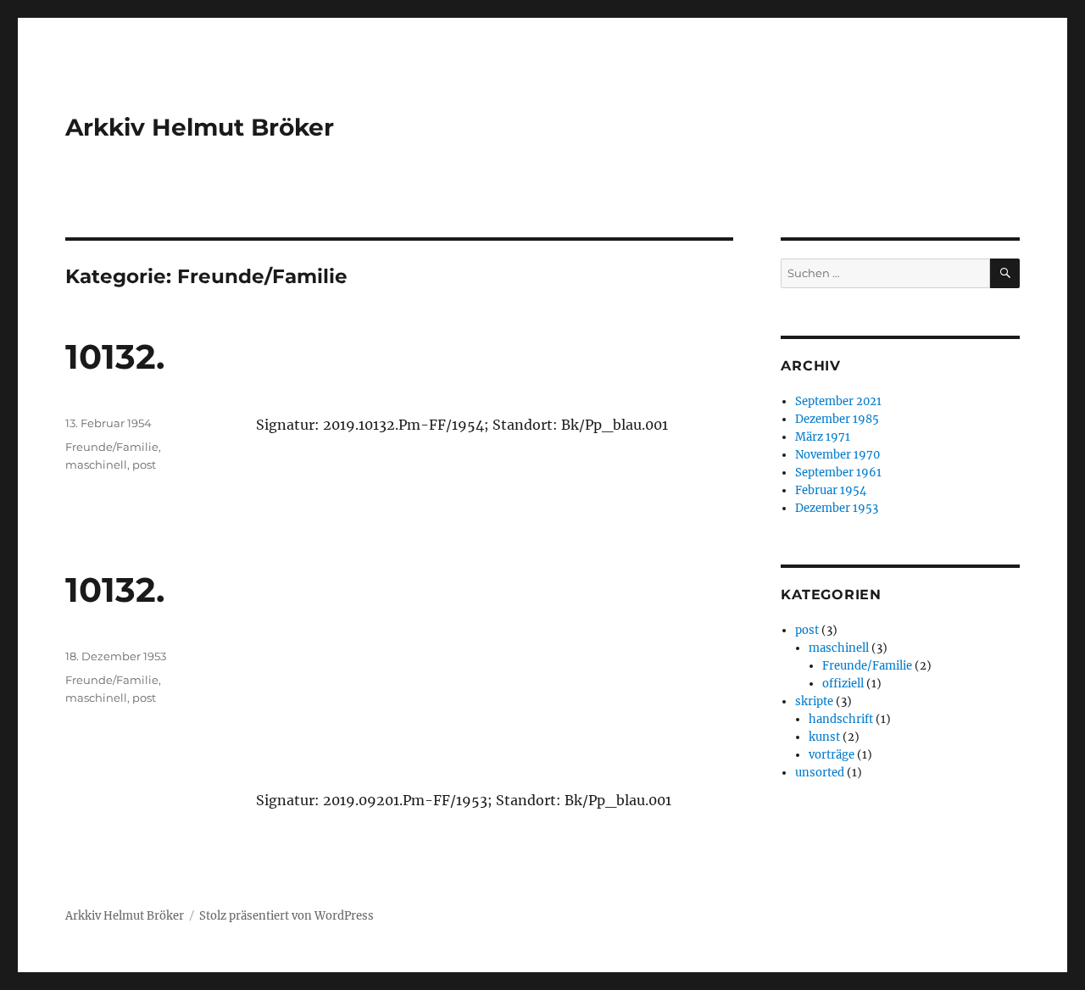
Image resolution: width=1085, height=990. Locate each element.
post (144, 464)
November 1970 (837, 455)
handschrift (841, 719)
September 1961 (838, 472)
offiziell (843, 683)
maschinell (96, 464)
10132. (114, 356)
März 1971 (822, 437)
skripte (814, 701)
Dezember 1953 (836, 508)
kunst (824, 737)
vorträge (831, 755)
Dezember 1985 (837, 419)
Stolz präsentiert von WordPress (286, 916)
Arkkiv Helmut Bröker (199, 127)
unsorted (819, 772)
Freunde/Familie (112, 446)
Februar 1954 (830, 490)
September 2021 (838, 401)
